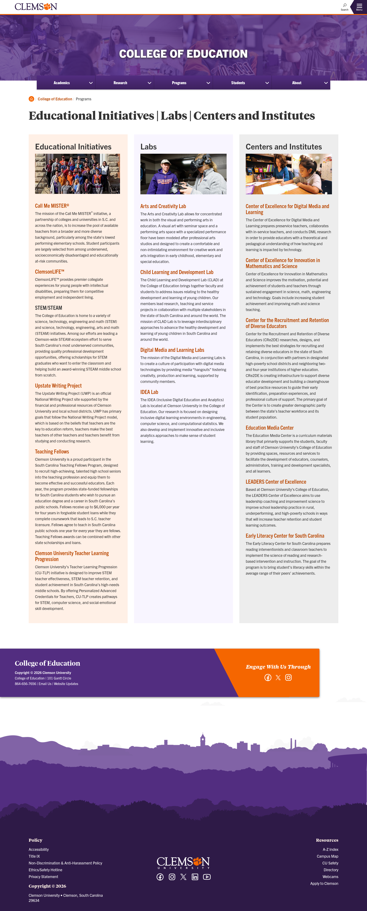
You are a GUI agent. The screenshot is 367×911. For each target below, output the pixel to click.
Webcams (330, 876)
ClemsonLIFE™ (49, 271)
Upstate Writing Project (58, 385)
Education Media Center (270, 427)
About (296, 82)
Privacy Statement (43, 876)
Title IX (34, 856)
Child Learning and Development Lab (176, 271)
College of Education (55, 98)
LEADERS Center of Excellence (276, 481)
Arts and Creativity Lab (163, 205)
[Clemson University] (36, 11)
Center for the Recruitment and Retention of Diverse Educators (287, 322)
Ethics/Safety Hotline (45, 869)
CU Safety (330, 862)
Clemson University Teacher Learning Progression (72, 555)
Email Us (45, 683)
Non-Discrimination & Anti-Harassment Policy (65, 862)
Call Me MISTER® (52, 205)
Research (120, 82)
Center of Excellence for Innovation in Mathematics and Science (283, 262)
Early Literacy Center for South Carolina (285, 535)
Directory (331, 869)
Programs (179, 82)
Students (238, 82)
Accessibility (39, 849)
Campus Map (327, 856)
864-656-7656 (25, 683)
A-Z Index (330, 849)
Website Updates (66, 683)
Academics (62, 82)
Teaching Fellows (52, 451)
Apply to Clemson (324, 883)
